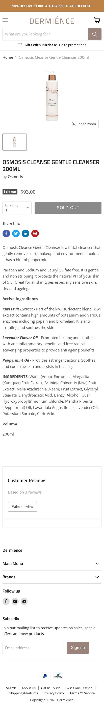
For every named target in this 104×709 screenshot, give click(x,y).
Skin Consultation (79, 688)
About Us (29, 688)
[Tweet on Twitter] (16, 233)
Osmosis (15, 176)
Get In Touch (50, 688)
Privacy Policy (54, 693)
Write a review (22, 507)
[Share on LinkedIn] (25, 233)
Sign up (78, 647)
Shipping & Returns (23, 693)
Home (8, 57)
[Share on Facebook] (6, 233)
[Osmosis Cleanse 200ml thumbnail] (15, 142)
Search (11, 688)
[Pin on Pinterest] (35, 233)
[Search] (94, 34)
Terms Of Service (82, 693)
